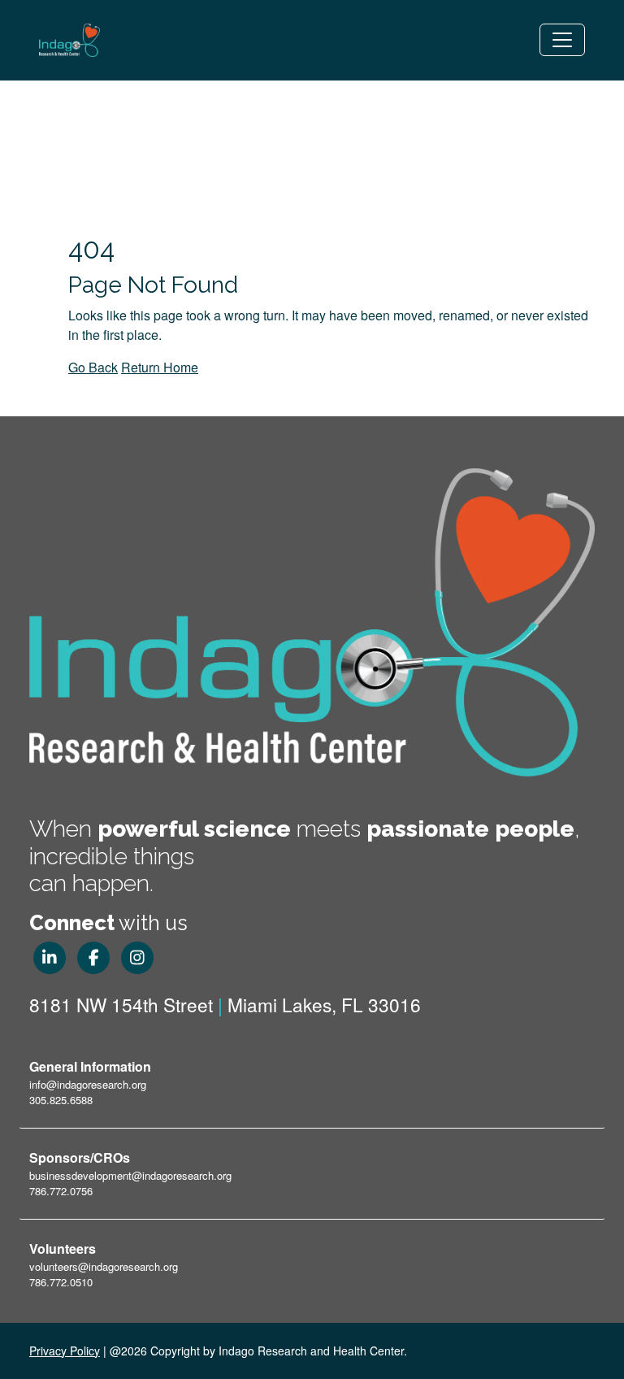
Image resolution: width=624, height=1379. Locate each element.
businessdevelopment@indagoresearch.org (130, 1175)
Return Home (159, 367)
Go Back (93, 367)
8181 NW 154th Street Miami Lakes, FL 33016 (225, 1004)
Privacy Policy (64, 1350)
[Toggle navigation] (562, 40)
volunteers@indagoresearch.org (103, 1266)
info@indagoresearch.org (87, 1084)
